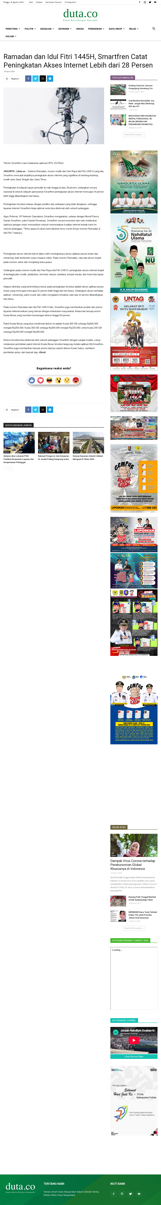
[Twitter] (150, 2)
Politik (29, 28)
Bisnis (6, 452)
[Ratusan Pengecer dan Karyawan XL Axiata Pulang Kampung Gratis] (53, 442)
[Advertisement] (54, 153)
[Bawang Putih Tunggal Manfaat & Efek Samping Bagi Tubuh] (118, 901)
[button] (154, 29)
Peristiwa (12, 28)
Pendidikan (95, 28)
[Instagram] (144, 2)
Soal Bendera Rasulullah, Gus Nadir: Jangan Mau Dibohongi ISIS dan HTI (141, 104)
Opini (113, 855)
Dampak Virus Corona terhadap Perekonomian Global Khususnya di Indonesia (132, 865)
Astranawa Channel (53, 2)
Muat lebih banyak (133, 134)
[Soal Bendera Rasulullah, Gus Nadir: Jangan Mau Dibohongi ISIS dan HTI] (118, 104)
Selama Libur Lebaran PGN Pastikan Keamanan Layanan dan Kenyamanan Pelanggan (18, 459)
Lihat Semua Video (134, 1056)
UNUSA (80, 28)
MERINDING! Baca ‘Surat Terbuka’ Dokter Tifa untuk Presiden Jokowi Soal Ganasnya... (143, 915)
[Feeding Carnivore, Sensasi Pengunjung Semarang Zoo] (118, 89)
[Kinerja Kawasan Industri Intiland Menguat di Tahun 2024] (88, 442)
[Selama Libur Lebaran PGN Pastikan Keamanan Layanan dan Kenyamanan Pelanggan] (19, 442)
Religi (132, 28)
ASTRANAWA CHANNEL (124, 1020)
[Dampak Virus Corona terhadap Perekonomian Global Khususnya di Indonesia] (134, 845)
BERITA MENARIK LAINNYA (18, 425)
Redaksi (39, 2)
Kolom (10, 36)
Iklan (31, 2)
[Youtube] (155, 2)
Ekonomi (63, 28)
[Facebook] (139, 2)
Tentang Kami (70, 2)
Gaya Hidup (115, 28)
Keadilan (45, 28)
